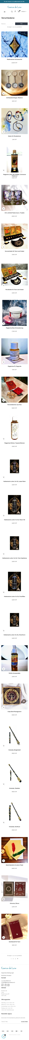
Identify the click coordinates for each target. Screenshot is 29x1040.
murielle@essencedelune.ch (8, 982)
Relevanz (7, 23)
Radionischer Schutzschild (14, 59)
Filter (21, 23)
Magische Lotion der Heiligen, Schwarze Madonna (14, 175)
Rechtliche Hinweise (6, 975)
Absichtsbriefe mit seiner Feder (14, 865)
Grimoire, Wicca (14, 903)
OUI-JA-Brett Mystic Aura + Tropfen (14, 213)
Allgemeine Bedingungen (7, 972)
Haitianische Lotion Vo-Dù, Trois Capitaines (14, 558)
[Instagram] (8, 985)
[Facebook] (6, 985)
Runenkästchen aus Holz (15, 404)
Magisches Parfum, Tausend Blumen (14, 443)
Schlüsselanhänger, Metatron (14, 97)
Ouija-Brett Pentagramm (14, 711)
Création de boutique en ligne (14, 1034)
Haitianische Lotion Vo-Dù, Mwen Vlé (14, 519)
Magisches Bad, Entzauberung (14, 328)
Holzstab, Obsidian (14, 788)
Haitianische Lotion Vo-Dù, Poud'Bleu (14, 596)
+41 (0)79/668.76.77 (6, 980)
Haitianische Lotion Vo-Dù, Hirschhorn (14, 635)
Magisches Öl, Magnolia (14, 366)
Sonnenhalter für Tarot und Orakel (14, 251)
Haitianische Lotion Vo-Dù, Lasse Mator (14, 481)
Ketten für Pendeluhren (14, 136)
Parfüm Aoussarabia (14, 673)
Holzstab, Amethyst (14, 826)
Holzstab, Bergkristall (14, 750)
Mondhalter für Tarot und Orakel (14, 289)
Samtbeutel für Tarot (14, 941)
